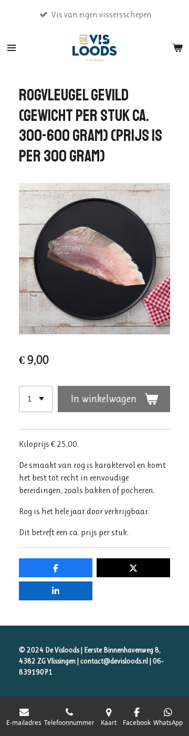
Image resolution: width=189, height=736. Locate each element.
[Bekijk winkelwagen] (177, 47)
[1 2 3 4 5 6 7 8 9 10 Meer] (35, 399)
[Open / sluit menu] (11, 47)
